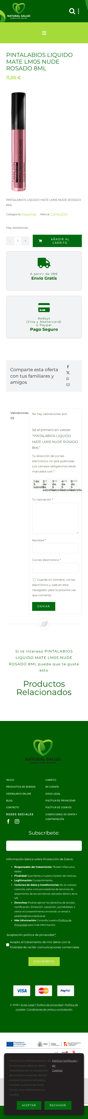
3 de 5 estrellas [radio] (56, 485)
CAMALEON (59, 214)
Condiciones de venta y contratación (49, 1009)
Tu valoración (42, 499)
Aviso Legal (28, 1004)
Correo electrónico (46, 560)
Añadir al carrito (60, 241)
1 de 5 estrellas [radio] (37, 484)
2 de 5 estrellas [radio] (46, 485)
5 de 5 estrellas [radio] (74, 485)
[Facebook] (68, 367)
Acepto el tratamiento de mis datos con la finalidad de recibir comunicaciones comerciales (44, 944)
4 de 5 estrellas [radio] (65, 485)
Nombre (39, 540)
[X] (68, 373)
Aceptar (29, 1105)
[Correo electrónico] (68, 385)
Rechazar (58, 1105)
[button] (72, 11)
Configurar (69, 1060)
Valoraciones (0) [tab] (18, 415)
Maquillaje (29, 214)
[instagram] (17, 821)
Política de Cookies (57, 1065)
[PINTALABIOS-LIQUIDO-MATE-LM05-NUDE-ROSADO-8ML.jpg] (44, 741)
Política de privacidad (50, 1004)
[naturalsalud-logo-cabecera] (19, 4)
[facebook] (8, 821)
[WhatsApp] (67, 379)
